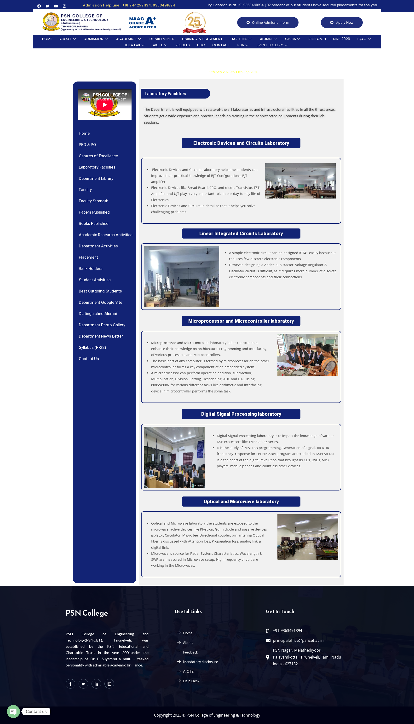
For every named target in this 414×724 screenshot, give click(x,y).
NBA (240, 45)
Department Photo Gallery (102, 324)
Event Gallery (270, 45)
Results (183, 45)
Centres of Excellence (98, 155)
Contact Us (89, 358)
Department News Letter (101, 336)
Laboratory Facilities (97, 167)
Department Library (96, 178)
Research (317, 38)
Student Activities (95, 279)
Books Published (94, 223)
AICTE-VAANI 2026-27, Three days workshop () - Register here (184, 72)
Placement (88, 257)
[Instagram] (109, 684)
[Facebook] (70, 684)
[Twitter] (83, 684)
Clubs (290, 38)
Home (47, 38)
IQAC (362, 38)
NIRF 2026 (341, 38)
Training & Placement (202, 38)
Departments (162, 38)
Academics (126, 38)
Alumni (266, 38)
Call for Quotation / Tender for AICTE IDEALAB (147, 60)
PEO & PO (87, 144)
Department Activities (98, 246)
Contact (221, 45)
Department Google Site (100, 302)
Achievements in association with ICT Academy (148, 66)
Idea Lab (132, 45)
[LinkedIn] (96, 684)
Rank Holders (91, 268)
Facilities (238, 38)
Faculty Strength (93, 201)
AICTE (158, 45)
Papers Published (94, 212)
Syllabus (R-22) (92, 347)
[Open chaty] (13, 711)
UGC (201, 45)
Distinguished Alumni (98, 313)
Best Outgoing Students (100, 291)
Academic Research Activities (105, 234)
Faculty (85, 189)
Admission (94, 38)
